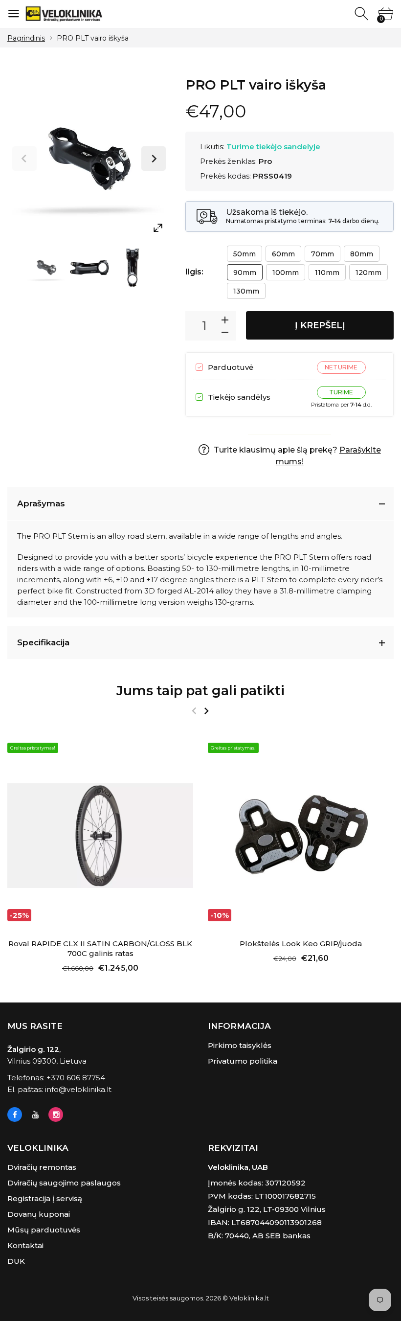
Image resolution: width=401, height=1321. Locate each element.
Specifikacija (43, 642)
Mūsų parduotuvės (43, 1229)
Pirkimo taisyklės (239, 1045)
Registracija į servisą (44, 1198)
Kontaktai (25, 1245)
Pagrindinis (26, 38)
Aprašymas (41, 503)
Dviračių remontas (41, 1167)
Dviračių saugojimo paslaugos (64, 1182)
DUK (16, 1261)
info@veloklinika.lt (78, 1089)
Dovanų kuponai (38, 1214)
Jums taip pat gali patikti (200, 691)
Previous (24, 158)
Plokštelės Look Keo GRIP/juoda (301, 943)
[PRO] (46, 267)
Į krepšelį (320, 325)
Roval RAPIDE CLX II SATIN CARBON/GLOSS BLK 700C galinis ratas (100, 948)
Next (153, 158)
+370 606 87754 (75, 1077)
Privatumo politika (242, 1061)
